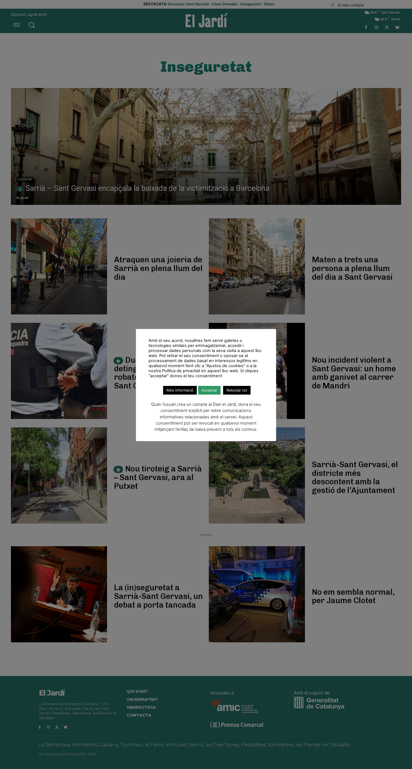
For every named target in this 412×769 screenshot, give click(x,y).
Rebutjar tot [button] (236, 390)
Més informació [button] (179, 390)
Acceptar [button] (209, 390)
